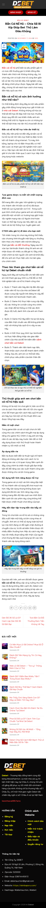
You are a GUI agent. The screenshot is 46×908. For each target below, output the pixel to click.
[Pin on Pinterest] (30, 608)
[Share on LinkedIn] (34, 608)
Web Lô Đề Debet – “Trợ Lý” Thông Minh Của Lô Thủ (26, 667)
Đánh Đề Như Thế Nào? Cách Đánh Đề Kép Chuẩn (26, 688)
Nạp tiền (9, 825)
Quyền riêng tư (35, 844)
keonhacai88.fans (11, 801)
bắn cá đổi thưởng (20, 245)
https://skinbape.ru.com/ (24, 885)
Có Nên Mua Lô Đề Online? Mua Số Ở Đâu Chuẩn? (26, 645)
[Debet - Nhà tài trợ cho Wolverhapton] (23, 4)
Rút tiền (9, 830)
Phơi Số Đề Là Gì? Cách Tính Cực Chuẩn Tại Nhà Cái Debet (25, 719)
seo (36, 38)
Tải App (8, 834)
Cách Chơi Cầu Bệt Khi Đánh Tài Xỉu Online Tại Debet (26, 709)
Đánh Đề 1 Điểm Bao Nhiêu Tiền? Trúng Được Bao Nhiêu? (24, 677)
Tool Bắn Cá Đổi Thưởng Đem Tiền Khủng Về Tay (35, 620)
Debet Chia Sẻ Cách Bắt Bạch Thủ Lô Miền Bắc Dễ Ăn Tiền (27, 741)
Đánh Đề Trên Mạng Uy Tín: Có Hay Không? (26, 656)
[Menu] (3, 4)
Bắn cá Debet (23, 20)
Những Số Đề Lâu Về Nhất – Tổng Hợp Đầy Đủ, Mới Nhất (25, 730)
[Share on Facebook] (16, 608)
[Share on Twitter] (21, 608)
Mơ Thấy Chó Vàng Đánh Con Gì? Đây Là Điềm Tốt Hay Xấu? (25, 698)
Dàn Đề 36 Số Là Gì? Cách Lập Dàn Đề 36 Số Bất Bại (11, 620)
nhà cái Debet (11, 110)
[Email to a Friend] (25, 608)
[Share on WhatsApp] (11, 608)
